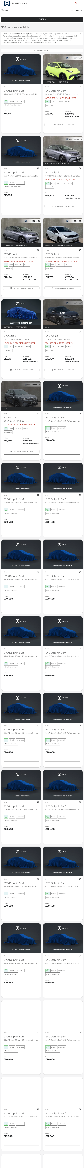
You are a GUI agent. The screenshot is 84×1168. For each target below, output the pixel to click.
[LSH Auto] (12, 3)
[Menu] (81, 3)
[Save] (38, 86)
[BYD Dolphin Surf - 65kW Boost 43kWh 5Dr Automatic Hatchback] (63, 396)
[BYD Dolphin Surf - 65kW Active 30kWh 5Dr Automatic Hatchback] (21, 69)
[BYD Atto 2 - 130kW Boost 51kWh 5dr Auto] (21, 314)
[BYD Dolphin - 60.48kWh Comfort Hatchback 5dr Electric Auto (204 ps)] (63, 151)
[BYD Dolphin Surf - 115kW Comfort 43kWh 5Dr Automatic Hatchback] (21, 1092)
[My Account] (75, 3)
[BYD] (24, 3)
